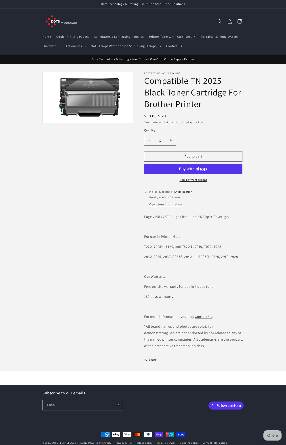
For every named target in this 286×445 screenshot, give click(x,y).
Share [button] (153, 360)
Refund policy (144, 442)
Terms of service (166, 442)
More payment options (193, 179)
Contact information (215, 442)
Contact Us (203, 316)
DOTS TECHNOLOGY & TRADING (70, 442)
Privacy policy (124, 442)
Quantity (149, 130)
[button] (172, 36)
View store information (165, 204)
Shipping (169, 122)
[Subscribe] (118, 405)
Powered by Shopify (99, 442)
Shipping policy (189, 442)
